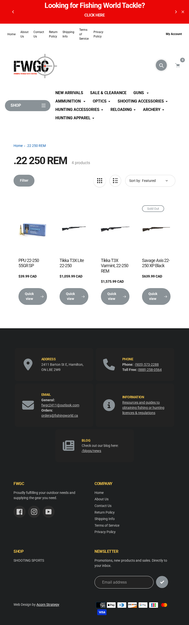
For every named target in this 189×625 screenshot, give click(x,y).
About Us (24, 34)
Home (11, 34)
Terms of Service (84, 34)
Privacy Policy (105, 532)
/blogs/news (91, 451)
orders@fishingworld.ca (59, 415)
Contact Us (38, 34)
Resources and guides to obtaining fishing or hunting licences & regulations (143, 407)
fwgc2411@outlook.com (60, 405)
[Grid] (100, 181)
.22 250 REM (36, 146)
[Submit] (162, 582)
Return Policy (53, 34)
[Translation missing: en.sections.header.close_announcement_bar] (182, 11)
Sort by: (135, 181)
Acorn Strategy (47, 605)
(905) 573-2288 (147, 364)
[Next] (175, 11)
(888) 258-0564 (150, 370)
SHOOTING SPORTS (29, 560)
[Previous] (13, 11)
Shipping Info (68, 34)
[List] (115, 181)
